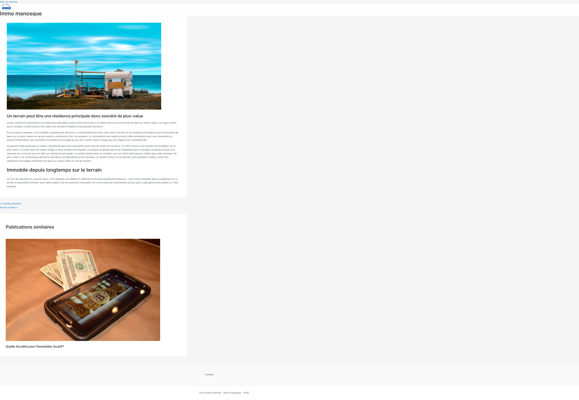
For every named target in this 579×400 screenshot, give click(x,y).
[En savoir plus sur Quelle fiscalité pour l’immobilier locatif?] (83, 340)
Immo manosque (21, 13)
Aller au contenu (8, 1)
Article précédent (10, 203)
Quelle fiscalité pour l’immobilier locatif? (35, 346)
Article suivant (9, 207)
